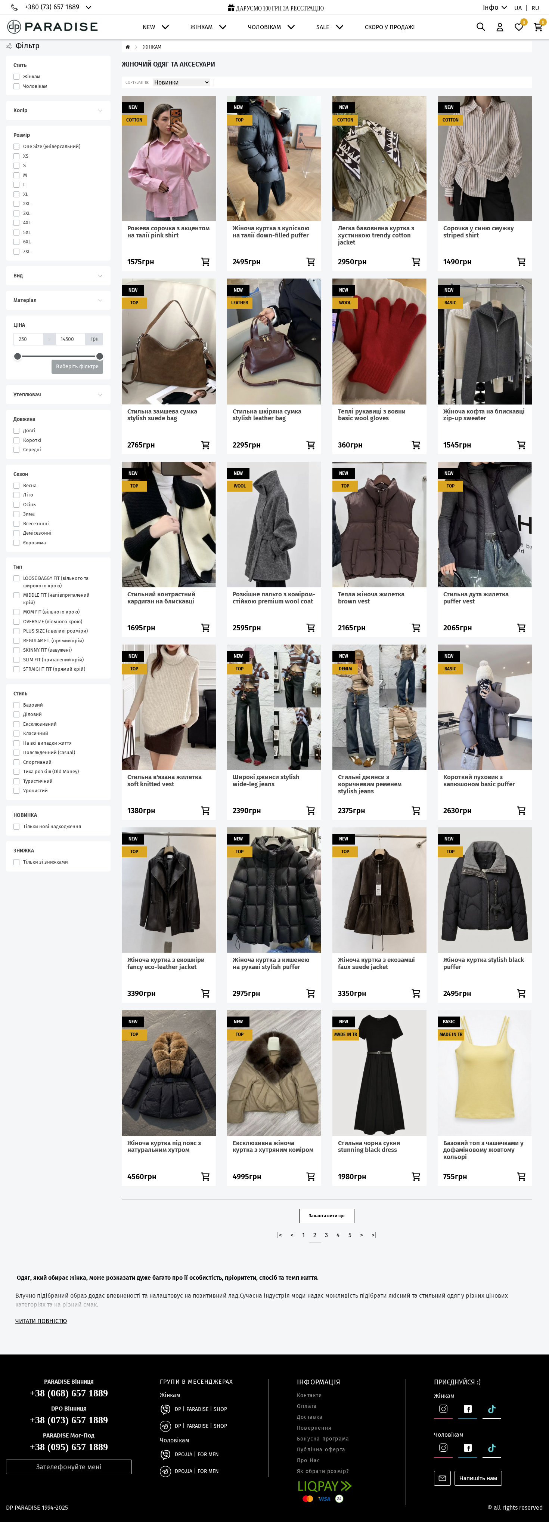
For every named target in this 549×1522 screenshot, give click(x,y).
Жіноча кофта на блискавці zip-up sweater (484, 415)
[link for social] (165, 1409)
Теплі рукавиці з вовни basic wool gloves (372, 415)
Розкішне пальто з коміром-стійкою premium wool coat (274, 597)
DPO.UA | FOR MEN (197, 1454)
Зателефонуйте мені (69, 1467)
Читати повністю (41, 1321)
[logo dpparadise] (52, 27)
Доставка (310, 1417)
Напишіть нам (478, 1478)
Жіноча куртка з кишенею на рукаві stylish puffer (271, 963)
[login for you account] (500, 27)
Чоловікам (264, 27)
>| (374, 1235)
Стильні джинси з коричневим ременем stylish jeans (369, 784)
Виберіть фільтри (77, 366)
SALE (322, 27)
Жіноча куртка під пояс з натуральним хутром (164, 1146)
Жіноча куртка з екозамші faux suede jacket (376, 963)
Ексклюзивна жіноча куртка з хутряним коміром (273, 1146)
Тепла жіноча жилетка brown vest (371, 597)
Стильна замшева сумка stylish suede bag (162, 415)
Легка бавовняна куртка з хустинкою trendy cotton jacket (376, 235)
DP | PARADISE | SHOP (201, 1409)
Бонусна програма (323, 1439)
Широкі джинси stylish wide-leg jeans (266, 780)
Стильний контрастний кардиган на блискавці (161, 597)
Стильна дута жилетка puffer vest (476, 597)
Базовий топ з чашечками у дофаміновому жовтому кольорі (483, 1150)
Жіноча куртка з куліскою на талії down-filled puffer (271, 231)
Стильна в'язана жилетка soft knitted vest (164, 780)
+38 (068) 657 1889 (69, 1394)
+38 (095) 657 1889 (69, 1447)
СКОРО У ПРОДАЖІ (390, 27)
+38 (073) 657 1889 (69, 1420)
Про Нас (308, 1460)
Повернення (314, 1428)
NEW (149, 27)
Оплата (307, 1406)
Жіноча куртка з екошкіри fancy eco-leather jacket (166, 963)
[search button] (481, 27)
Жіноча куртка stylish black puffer (483, 963)
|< (279, 1235)
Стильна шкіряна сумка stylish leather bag (267, 415)
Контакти (309, 1395)
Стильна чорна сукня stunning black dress (369, 1146)
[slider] (17, 356)
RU (535, 8)
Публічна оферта (321, 1449)
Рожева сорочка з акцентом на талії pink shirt (168, 231)
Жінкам (201, 27)
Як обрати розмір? (323, 1471)
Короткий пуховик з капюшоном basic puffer (479, 780)
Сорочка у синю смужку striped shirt (478, 231)
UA (518, 8)
